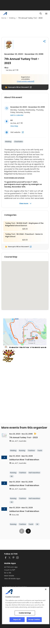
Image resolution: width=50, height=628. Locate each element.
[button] (44, 41)
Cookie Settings (25, 613)
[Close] (45, 589)
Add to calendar (16, 115)
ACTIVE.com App (11, 567)
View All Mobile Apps (12, 578)
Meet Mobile (9, 576)
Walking (12, 18)
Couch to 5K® (9, 570)
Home (3, 18)
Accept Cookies (34, 619)
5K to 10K (7, 573)
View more (23, 203)
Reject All (17, 619)
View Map (14, 126)
